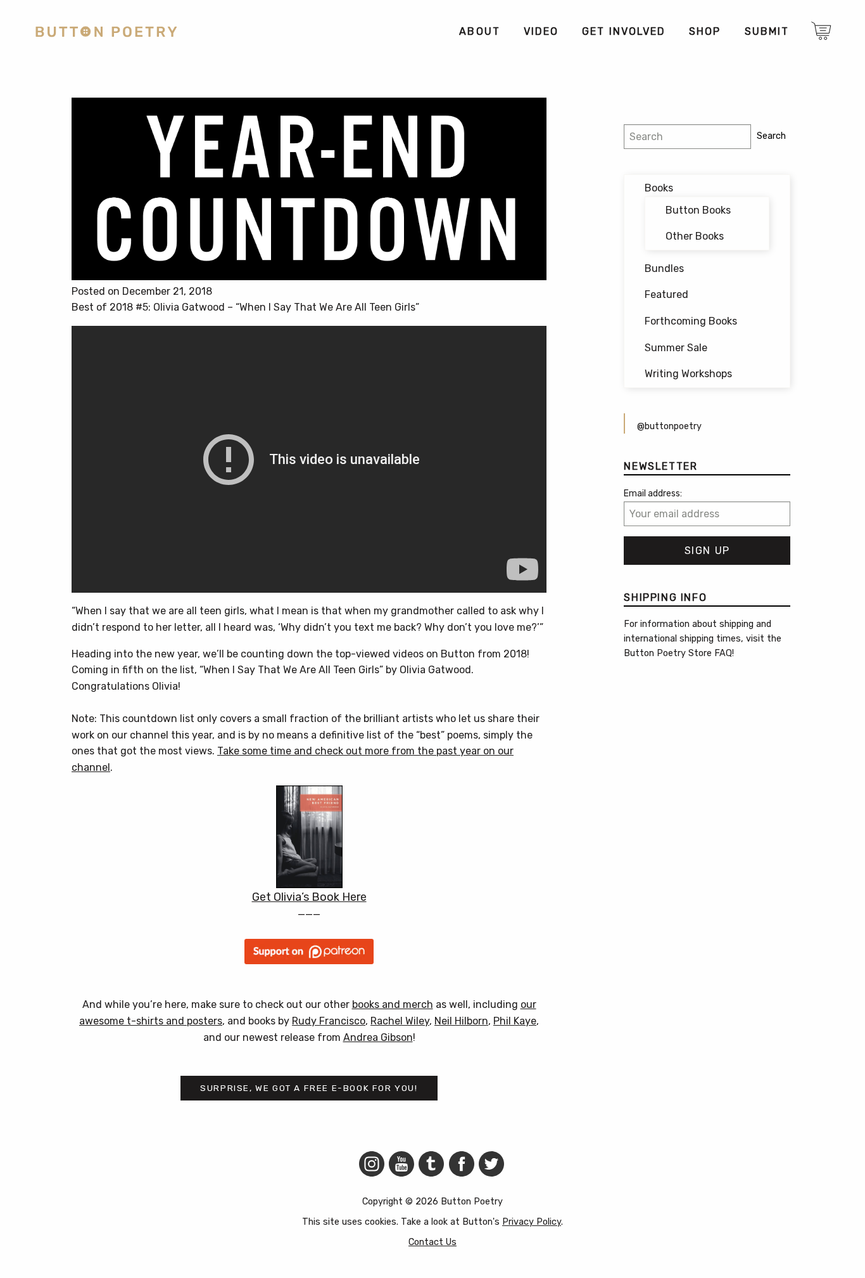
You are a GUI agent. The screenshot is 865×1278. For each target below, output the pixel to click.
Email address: (653, 493)
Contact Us (432, 1242)
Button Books (698, 210)
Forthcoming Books (691, 321)
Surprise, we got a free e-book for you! (308, 1088)
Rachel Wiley (399, 1021)
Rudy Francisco (328, 1021)
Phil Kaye (514, 1021)
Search (771, 136)
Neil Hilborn (461, 1021)
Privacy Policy (531, 1222)
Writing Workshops (688, 374)
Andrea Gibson (378, 1037)
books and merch (392, 1004)
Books (659, 188)
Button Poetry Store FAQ (678, 653)
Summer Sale (676, 348)
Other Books (695, 236)
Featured (666, 294)
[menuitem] (479, 31)
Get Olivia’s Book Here (309, 897)
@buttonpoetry (669, 426)
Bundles (664, 268)
